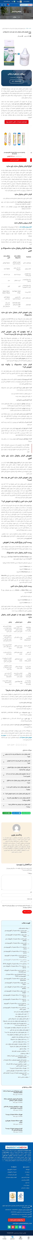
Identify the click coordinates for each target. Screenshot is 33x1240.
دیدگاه (30, 873)
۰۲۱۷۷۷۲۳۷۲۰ (14, 1212)
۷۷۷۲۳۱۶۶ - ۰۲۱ (16, 81)
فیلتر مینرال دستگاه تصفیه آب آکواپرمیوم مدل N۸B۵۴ (15, 944)
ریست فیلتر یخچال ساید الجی (19, 1042)
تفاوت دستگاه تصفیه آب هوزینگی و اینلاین (16, 1070)
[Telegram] (20, 1227)
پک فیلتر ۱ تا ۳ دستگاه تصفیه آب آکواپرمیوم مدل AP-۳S (15, 952)
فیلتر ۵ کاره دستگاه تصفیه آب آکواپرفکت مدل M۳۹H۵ (15, 940)
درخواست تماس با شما (23, 1077)
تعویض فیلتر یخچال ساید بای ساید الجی (19, 1030)
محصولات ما (13, 1167)
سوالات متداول (23, 1049)
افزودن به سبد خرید (14, 160)
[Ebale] (9, 1227)
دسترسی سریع (26, 1167)
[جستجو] (5, 5)
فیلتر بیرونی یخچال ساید (25, 227)
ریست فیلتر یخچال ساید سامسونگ (18, 1039)
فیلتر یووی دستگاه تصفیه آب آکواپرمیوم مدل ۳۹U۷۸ (15, 935)
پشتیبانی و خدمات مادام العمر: (23, 1212)
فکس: (28, 1216)
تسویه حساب (26, 1185)
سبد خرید (27, 1182)
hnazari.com (10, 1233)
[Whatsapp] (16, 1227)
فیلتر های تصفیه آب (12, 1174)
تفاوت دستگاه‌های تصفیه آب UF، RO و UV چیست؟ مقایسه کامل (16, 1065)
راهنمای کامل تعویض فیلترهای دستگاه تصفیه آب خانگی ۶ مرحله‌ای (14, 1061)
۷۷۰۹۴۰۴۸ (24, 1216)
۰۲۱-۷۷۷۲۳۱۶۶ (26, 1)
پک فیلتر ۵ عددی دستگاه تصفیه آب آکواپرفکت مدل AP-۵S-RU (15, 971)
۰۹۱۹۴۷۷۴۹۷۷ (14, 1214)
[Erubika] (12, 1227)
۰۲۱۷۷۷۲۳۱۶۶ (15, 1209)
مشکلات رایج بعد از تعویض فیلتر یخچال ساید (16, 1044)
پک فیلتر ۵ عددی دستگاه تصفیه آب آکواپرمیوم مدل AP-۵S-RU (15, 956)
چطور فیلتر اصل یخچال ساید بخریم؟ (18, 1046)
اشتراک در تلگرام (15, 813)
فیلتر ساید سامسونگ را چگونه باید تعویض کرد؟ (15, 1027)
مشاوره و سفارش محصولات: (24, 1209)
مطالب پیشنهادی (25, 1053)
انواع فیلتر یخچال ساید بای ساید (21, 1011)
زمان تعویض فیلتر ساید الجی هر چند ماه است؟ (15, 1032)
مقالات (14, 17)
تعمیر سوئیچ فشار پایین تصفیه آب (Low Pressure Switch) (16, 1056)
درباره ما (27, 1174)
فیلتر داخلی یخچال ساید (20, 1014)
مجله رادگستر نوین (25, 1177)
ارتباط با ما (6, 813)
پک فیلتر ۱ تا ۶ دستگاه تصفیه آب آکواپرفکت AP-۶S (14, 964)
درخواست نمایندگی (25, 1188)
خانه (19, 17)
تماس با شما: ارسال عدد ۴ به (23, 1214)
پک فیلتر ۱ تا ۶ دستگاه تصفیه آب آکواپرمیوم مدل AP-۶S (15, 948)
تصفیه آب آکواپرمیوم (11, 1169)
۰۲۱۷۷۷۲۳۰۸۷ (8, 1209)
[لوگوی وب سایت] (26, 5)
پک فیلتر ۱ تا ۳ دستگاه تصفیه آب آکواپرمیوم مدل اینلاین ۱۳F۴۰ (15, 960)
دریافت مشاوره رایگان (24, 928)
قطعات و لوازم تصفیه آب (11, 1177)
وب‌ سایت (29, 899)
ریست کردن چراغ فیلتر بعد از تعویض (20, 1037)
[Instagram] (23, 1227)
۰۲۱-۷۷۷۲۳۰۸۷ (7, 1)
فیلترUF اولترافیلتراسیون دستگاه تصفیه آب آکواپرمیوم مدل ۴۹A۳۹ (16, 975)
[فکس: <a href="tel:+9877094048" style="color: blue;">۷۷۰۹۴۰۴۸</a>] (31, 1217)
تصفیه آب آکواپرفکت (11, 1172)
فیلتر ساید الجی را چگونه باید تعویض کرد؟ (16, 1034)
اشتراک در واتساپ (25, 813)
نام (31, 892)
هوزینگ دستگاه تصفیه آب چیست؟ (18, 1068)
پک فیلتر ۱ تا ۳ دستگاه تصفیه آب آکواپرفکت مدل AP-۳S (14, 967)
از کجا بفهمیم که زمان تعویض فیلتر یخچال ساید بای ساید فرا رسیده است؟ (15, 1024)
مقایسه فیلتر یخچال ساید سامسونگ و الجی (18, 1019)
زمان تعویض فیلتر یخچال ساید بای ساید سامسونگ (14, 1021)
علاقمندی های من (25, 1180)
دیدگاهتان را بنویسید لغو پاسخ (19, 1051)
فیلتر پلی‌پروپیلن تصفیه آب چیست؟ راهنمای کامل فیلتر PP (14, 1074)
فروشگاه (27, 1169)
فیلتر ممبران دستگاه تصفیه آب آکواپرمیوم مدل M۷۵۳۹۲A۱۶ (15, 931)
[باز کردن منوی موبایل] (2, 5)
